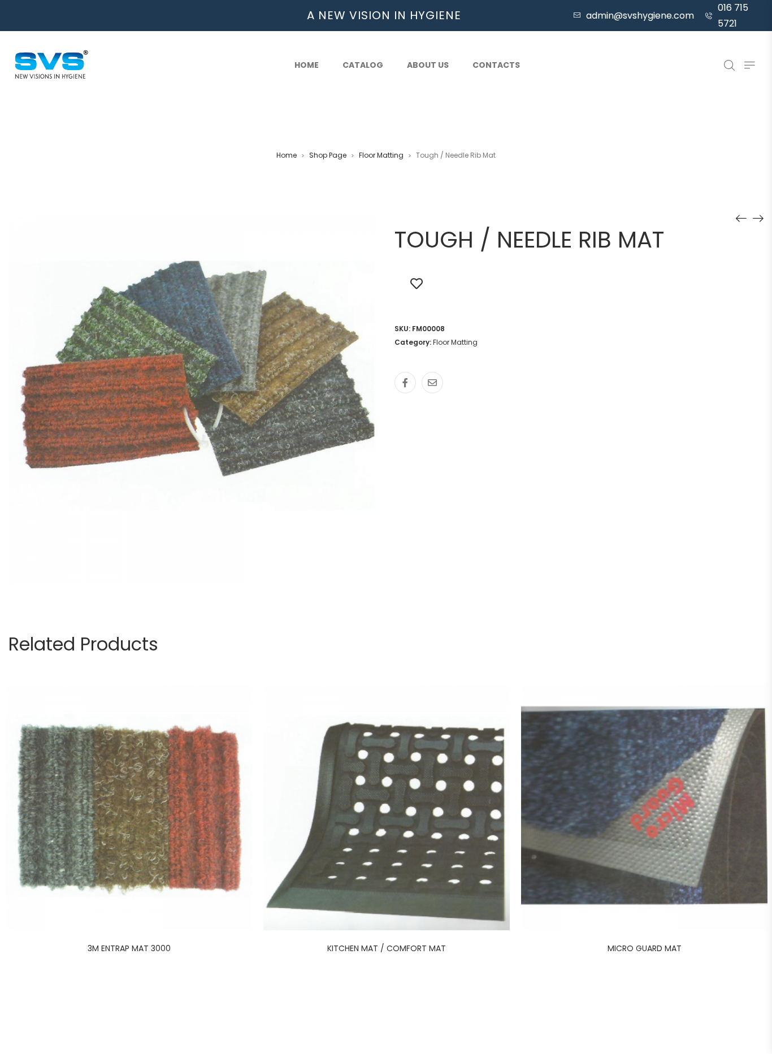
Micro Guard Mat (645, 948)
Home (306, 65)
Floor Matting (381, 155)
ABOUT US (428, 65)
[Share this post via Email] (432, 382)
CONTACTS (496, 65)
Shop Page (327, 155)
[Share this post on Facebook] (405, 382)
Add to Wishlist (416, 283)
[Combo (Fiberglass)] (758, 218)
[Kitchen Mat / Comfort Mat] (741, 218)
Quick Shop (141, 809)
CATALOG (362, 65)
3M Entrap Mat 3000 (129, 948)
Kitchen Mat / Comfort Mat (386, 948)
